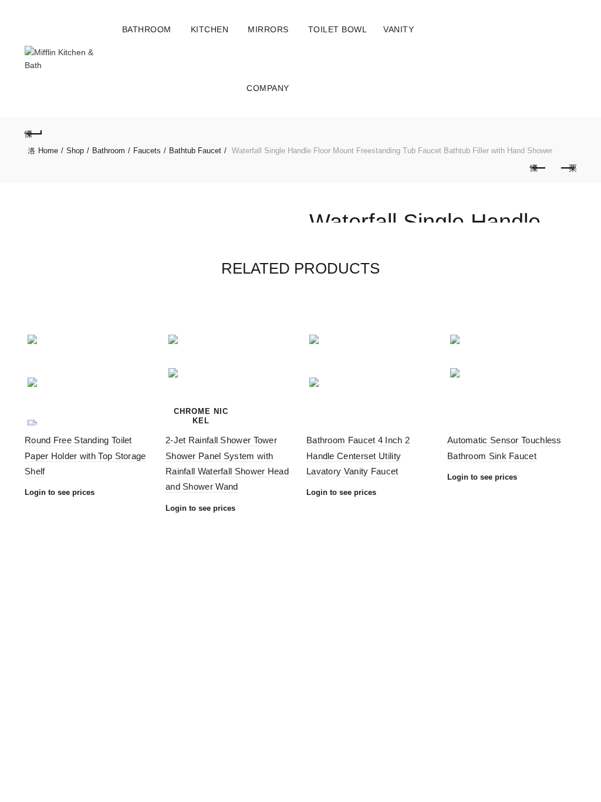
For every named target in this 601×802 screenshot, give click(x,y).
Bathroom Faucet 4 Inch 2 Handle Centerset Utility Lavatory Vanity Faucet (358, 455)
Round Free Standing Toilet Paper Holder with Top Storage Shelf (85, 455)
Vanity (398, 29)
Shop (75, 150)
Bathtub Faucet (195, 150)
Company (268, 88)
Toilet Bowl (337, 29)
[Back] (33, 132)
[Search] (567, 59)
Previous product (538, 168)
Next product (567, 168)
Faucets (147, 150)
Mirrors (268, 29)
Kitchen (210, 29)
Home (48, 150)
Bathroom (146, 29)
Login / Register (540, 59)
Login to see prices (59, 492)
